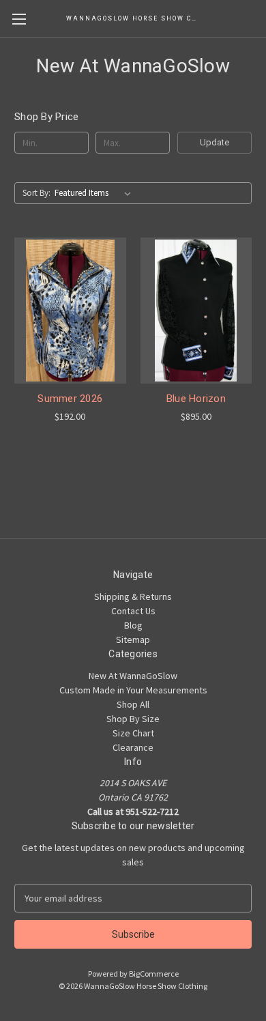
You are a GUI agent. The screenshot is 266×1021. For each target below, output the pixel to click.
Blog (133, 625)
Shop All (133, 704)
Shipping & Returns (133, 596)
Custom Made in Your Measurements (133, 690)
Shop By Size (133, 719)
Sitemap (133, 639)
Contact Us (133, 611)
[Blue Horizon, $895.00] (196, 311)
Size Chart (133, 733)
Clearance (133, 747)
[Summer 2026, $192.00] (70, 311)
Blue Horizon (196, 398)
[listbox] (95, 193)
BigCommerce (154, 973)
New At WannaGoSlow (133, 676)
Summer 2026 (70, 398)
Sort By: (36, 193)
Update (214, 142)
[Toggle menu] (19, 19)
